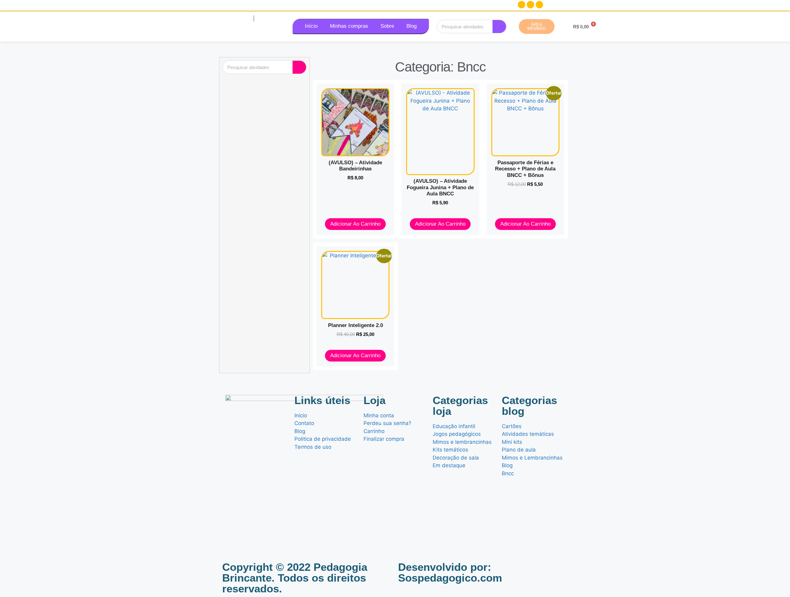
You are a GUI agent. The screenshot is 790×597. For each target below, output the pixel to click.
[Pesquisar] (499, 26)
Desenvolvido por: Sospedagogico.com (450, 572)
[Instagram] (530, 4)
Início (311, 26)
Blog (411, 26)
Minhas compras (349, 26)
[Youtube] (539, 4)
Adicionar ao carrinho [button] (355, 224)
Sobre (387, 26)
